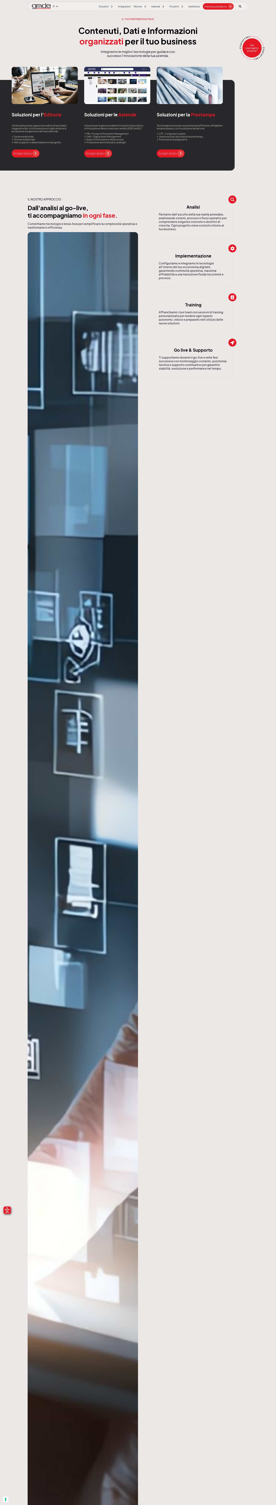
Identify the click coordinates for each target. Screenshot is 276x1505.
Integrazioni (124, 6)
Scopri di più (22, 153)
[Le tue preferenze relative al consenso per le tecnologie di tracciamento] (6, 1499)
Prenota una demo (215, 6)
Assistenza (194, 6)
